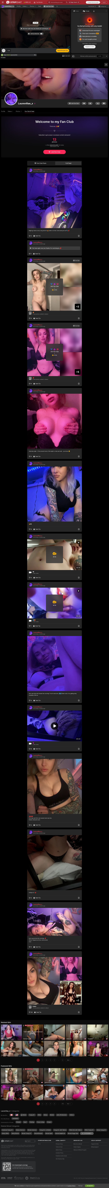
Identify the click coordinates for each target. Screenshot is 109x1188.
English (29, 1141)
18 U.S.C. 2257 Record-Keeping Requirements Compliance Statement (91, 1178)
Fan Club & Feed (29, 111)
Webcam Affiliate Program (80, 1150)
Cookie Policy (71, 1185)
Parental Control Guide (61, 1155)
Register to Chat (89, 46)
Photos (33, 6)
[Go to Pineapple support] (27, 1178)
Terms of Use (59, 1147)
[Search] (66, 2)
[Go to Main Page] (13, 2)
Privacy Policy (59, 1144)
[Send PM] (104, 103)
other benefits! (92, 43)
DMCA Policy (59, 1150)
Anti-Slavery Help (60, 1158)
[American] (16, 1115)
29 (32, 1012)
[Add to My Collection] (78, 235)
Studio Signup (77, 1147)
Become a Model (78, 1144)
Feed (39, 6)
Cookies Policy (59, 1153)
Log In (104, 2)
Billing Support (95, 1147)
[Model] (106, 64)
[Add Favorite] (3, 50)
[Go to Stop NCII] (35, 1178)
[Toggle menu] (2, 2)
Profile (19, 6)
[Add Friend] (97, 103)
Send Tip (38, 236)
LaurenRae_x (37, 169)
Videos (25, 6)
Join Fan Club (55, 152)
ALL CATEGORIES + (87, 1133)
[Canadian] (11, 1115)
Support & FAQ (95, 1144)
